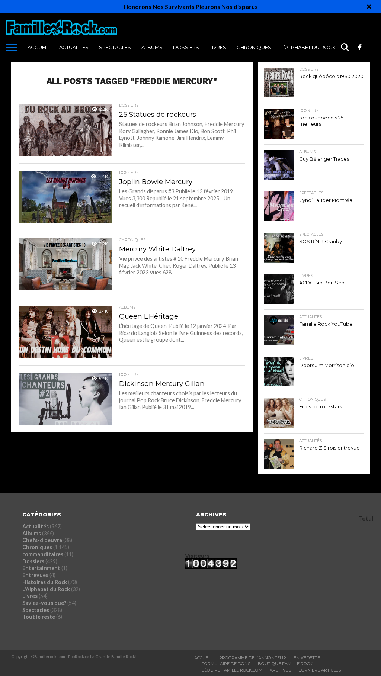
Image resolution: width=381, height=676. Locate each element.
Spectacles (115, 47)
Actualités (74, 47)
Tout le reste (38, 617)
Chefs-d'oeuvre (42, 540)
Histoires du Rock (44, 582)
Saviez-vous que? (44, 603)
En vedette (307, 657)
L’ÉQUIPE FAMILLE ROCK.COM (232, 670)
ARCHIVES (280, 670)
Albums (152, 47)
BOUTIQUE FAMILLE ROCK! (286, 663)
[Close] (369, 7)
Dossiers (186, 47)
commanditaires (42, 554)
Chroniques (254, 47)
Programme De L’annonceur (252, 657)
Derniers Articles (319, 670)
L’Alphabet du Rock (309, 47)
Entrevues (35, 575)
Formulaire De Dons (226, 663)
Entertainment (41, 568)
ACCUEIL (38, 47)
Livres (217, 47)
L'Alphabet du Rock (46, 589)
